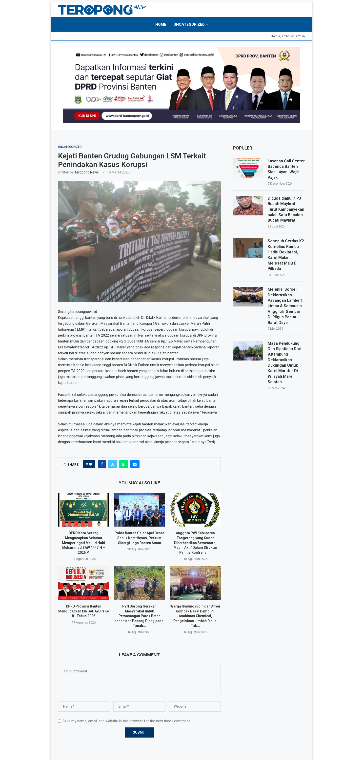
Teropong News (86, 172)
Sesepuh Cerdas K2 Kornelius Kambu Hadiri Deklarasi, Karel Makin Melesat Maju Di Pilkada (286, 255)
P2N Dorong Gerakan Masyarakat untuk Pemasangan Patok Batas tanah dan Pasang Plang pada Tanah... (139, 615)
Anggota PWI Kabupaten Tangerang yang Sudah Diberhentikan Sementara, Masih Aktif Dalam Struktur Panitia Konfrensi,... (195, 542)
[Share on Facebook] (102, 464)
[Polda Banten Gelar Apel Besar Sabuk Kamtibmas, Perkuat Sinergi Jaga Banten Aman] (139, 510)
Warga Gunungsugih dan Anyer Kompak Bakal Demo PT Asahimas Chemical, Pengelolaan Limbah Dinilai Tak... (195, 615)
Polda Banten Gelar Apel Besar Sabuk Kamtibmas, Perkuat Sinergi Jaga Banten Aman (139, 538)
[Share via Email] (135, 464)
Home (160, 24)
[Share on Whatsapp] (123, 464)
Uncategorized (189, 24)
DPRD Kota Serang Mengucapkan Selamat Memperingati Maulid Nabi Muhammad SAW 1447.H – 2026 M (83, 542)
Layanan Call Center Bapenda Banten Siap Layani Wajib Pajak (286, 169)
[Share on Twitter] (112, 464)
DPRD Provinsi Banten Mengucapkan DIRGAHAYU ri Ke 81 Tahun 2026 (83, 611)
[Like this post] (90, 464)
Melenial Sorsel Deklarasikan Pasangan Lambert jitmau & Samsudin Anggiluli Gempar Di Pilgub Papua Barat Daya (285, 306)
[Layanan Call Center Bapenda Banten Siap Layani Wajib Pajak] (248, 168)
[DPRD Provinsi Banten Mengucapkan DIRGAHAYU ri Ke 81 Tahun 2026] (83, 583)
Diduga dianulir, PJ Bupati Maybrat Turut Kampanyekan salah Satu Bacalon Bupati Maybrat (286, 209)
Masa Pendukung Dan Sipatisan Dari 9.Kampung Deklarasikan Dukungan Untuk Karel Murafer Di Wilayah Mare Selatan (284, 362)
